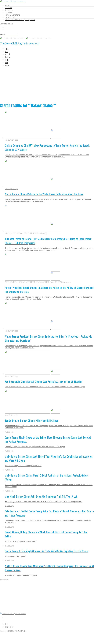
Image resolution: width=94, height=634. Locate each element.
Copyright (8, 12)
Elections (7, 57)
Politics (7, 59)
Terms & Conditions (12, 15)
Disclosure (8, 10)
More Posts (4, 579)
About (7, 5)
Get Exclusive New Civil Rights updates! (20, 20)
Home (6, 48)
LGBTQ (7, 62)
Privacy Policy (10, 17)
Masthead (8, 8)
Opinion (7, 65)
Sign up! (7, 54)
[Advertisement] (47, 84)
